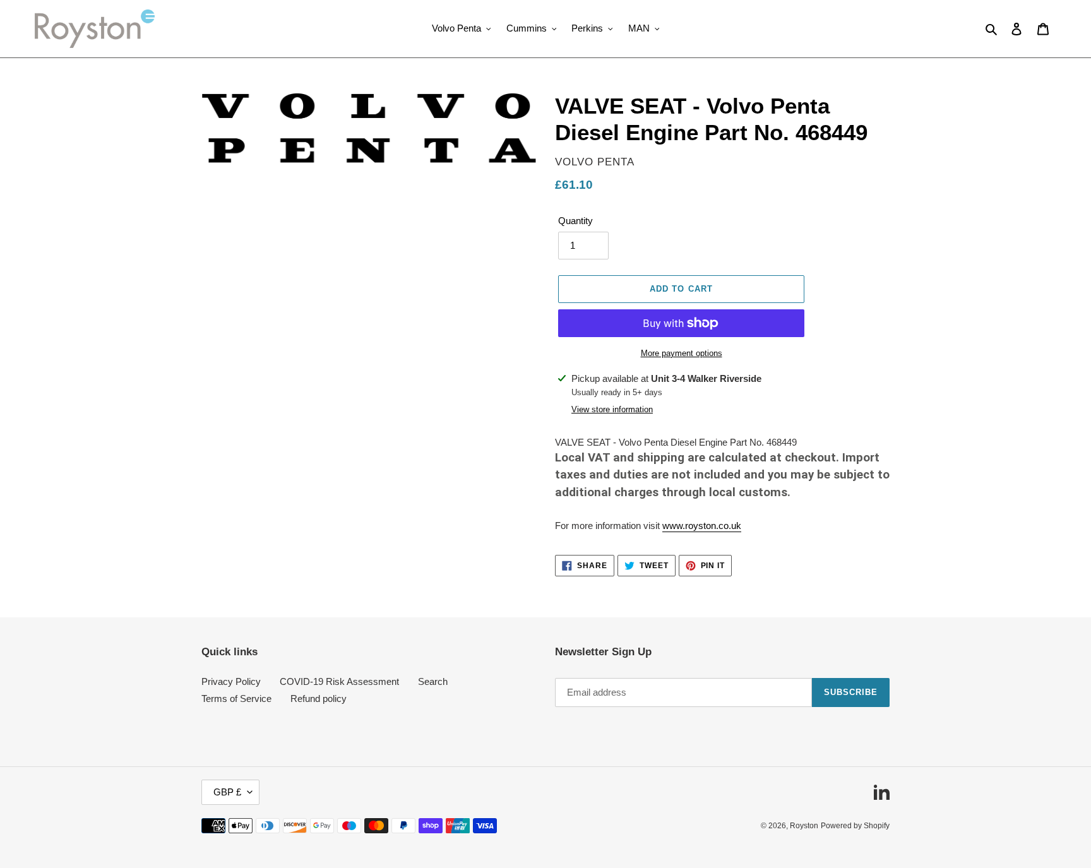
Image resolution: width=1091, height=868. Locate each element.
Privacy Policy (231, 681)
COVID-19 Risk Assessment (339, 681)
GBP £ (227, 792)
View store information (612, 409)
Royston (804, 825)
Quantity (575, 220)
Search (433, 681)
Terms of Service (236, 698)
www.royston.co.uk (701, 525)
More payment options (681, 353)
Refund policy (318, 698)
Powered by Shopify (855, 825)
